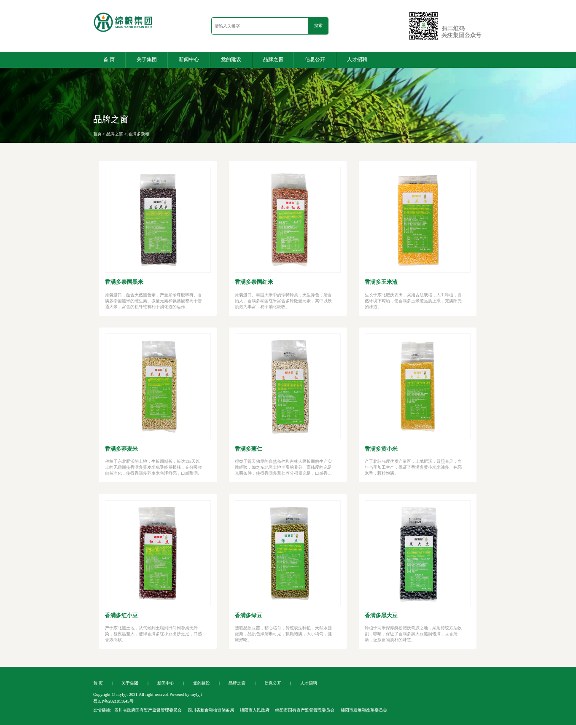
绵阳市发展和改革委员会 (364, 710)
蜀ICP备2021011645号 (113, 701)
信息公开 (315, 59)
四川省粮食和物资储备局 (211, 710)
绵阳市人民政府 (254, 710)
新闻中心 (189, 59)
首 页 (109, 59)
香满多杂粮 (138, 134)
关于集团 (147, 59)
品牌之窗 (273, 59)
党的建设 (231, 59)
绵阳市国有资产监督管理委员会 (304, 710)
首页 (97, 134)
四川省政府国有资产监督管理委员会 (148, 710)
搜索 (318, 25)
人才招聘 (357, 59)
